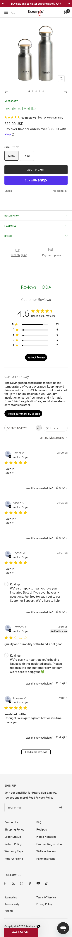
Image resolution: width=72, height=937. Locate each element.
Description (11, 215)
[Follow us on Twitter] (13, 883)
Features (10, 225)
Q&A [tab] (46, 287)
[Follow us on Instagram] (21, 883)
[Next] (66, 91)
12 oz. (11, 155)
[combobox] (54, 437)
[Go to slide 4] (39, 91)
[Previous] (6, 91)
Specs (8, 236)
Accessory (11, 101)
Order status (12, 836)
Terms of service (46, 897)
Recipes (41, 829)
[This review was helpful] (57, 488)
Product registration (50, 844)
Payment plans (45, 858)
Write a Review (46, 851)
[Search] (13, 12)
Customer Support (22, 600)
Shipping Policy (14, 829)
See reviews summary (50, 117)
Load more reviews (36, 752)
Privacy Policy (44, 797)
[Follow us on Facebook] (5, 883)
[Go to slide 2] (32, 91)
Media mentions (46, 836)
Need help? (60, 190)
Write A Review (36, 357)
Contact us (11, 822)
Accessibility (11, 904)
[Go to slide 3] (36, 91)
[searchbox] (20, 427)
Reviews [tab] (29, 287)
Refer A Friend (13, 858)
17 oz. (26, 155)
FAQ (38, 822)
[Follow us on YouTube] (38, 883)
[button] (21, 932)
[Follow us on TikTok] (46, 883)
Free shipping (19, 255)
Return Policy (13, 844)
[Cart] (66, 12)
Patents (8, 910)
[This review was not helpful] (63, 488)
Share (8, 190)
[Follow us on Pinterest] (30, 883)
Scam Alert (10, 897)
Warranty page (13, 851)
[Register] (61, 807)
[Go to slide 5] (43, 91)
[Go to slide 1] (29, 91)
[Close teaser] (39, 927)
